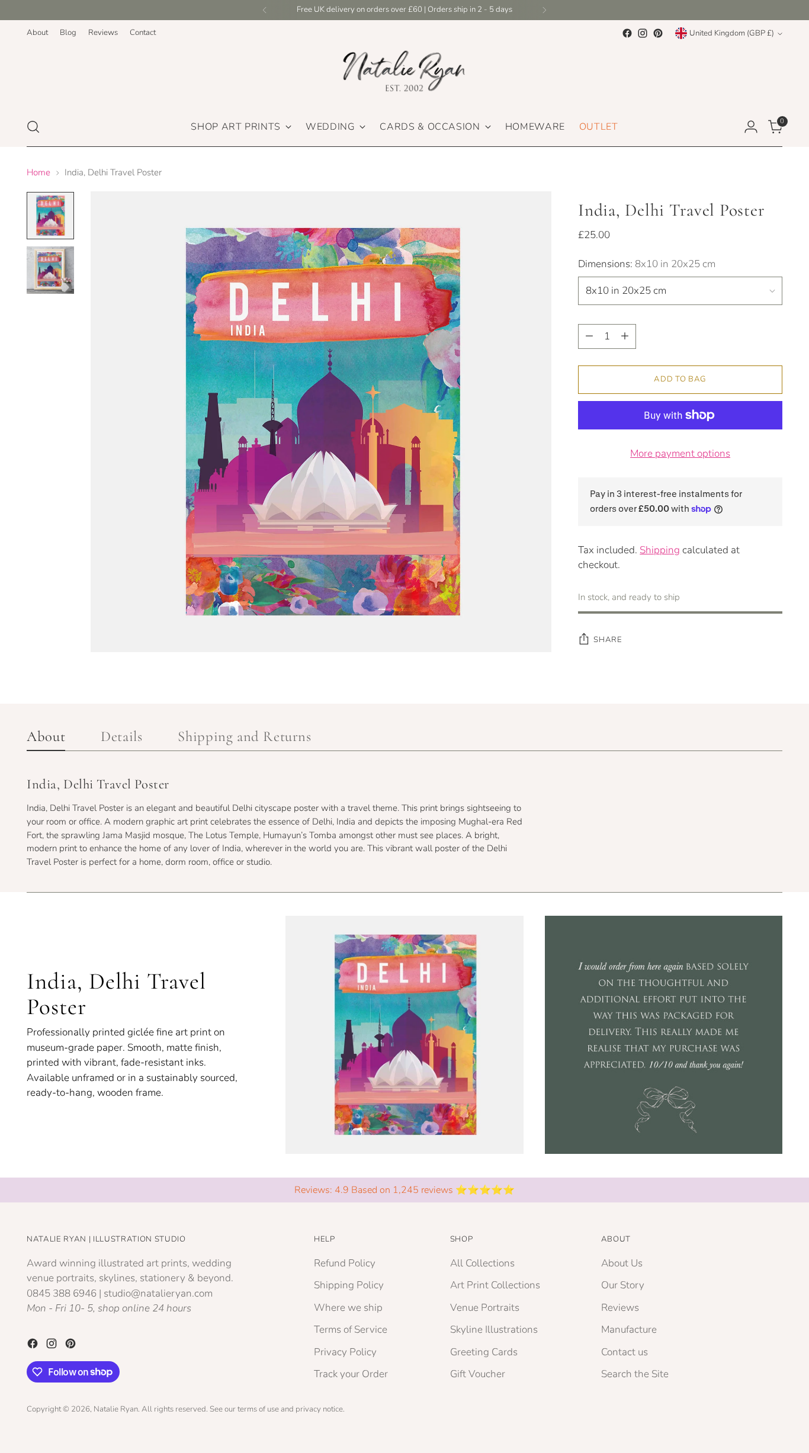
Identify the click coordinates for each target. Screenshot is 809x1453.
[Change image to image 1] (50, 215)
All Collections (482, 1263)
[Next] (544, 10)
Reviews (620, 1307)
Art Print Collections (495, 1285)
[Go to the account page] (751, 127)
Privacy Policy (345, 1352)
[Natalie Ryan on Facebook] (627, 33)
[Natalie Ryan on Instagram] (642, 33)
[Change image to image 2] (50, 270)
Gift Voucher (477, 1374)
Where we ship (348, 1307)
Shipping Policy (349, 1285)
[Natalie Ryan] (404, 74)
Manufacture (629, 1329)
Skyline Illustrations (494, 1329)
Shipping (660, 550)
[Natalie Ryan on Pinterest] (658, 33)
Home (38, 172)
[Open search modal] (33, 127)
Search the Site (635, 1374)
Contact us (624, 1352)
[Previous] (265, 10)
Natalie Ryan (116, 1409)
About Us (622, 1263)
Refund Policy (344, 1263)
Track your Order (351, 1374)
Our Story (622, 1285)
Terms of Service (350, 1329)
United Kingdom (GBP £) (731, 33)
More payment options (680, 453)
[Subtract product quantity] (589, 336)
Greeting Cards (484, 1352)
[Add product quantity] (624, 336)
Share (607, 639)
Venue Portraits (484, 1307)
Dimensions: (646, 264)
